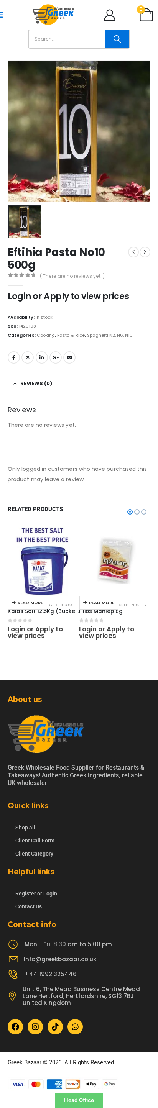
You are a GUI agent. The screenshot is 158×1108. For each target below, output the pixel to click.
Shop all (25, 827)
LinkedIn (42, 357)
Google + (55, 357)
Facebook (14, 357)
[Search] (117, 39)
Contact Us (28, 906)
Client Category (34, 854)
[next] (145, 252)
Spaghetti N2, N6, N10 (110, 335)
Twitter (27, 357)
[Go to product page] (43, 560)
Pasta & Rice (71, 335)
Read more (30, 603)
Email (69, 357)
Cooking (46, 335)
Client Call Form (34, 841)
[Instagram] (35, 1026)
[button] (130, 511)
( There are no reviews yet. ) (72, 276)
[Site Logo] (53, 15)
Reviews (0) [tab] (36, 383)
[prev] (133, 252)
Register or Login (36, 893)
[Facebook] (15, 1026)
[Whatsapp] (75, 1026)
